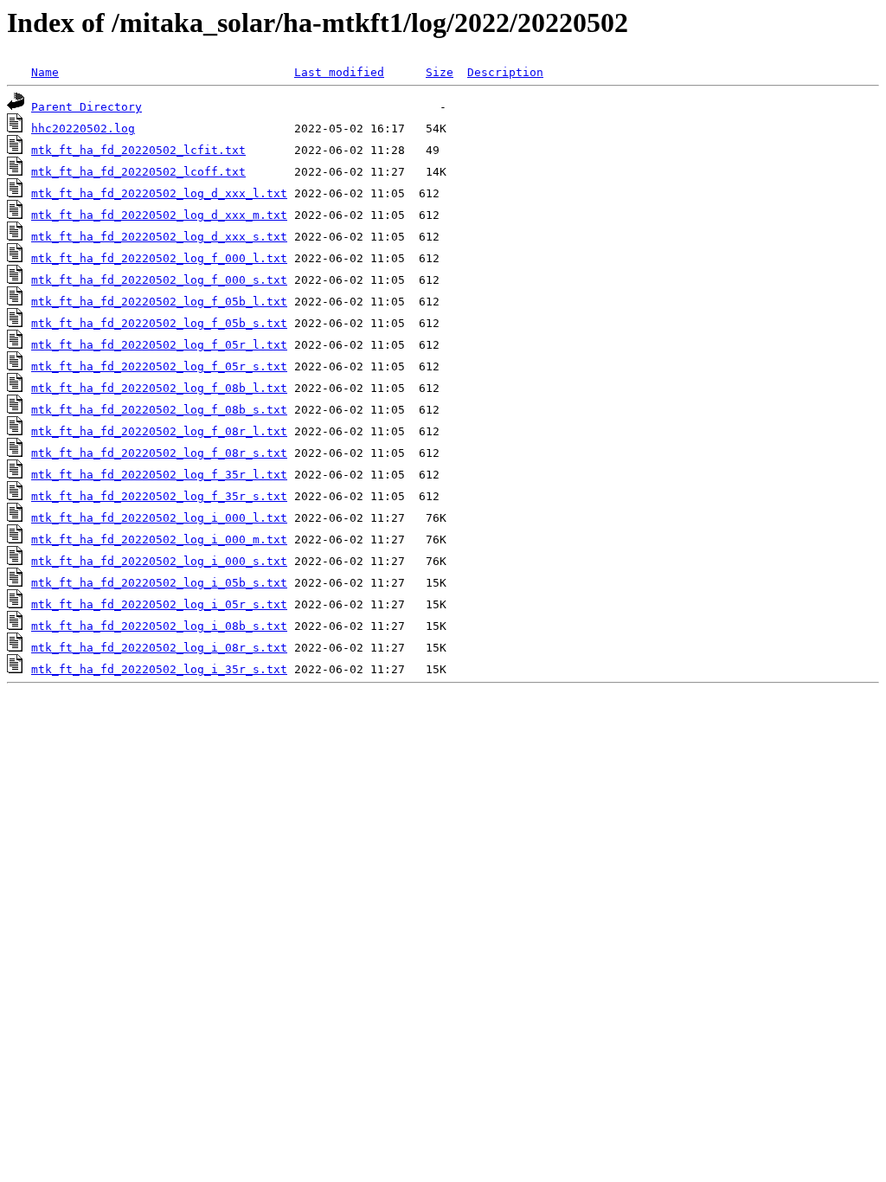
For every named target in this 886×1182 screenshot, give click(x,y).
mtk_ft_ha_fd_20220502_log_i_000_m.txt (159, 539)
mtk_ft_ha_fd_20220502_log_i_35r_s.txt (159, 669)
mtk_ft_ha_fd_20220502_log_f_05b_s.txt (159, 323)
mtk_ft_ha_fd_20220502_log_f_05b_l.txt (159, 301)
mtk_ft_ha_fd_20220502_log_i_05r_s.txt (159, 604)
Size (439, 72)
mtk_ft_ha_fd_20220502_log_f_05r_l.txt (159, 344)
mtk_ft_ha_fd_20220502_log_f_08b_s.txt (159, 409)
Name (45, 72)
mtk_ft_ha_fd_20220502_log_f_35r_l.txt (159, 474)
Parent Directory (86, 106)
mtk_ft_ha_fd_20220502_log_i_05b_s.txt (159, 582)
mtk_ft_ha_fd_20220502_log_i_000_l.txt (159, 517)
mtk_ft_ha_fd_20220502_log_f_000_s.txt (159, 279)
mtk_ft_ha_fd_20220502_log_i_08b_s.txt (159, 626)
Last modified (339, 72)
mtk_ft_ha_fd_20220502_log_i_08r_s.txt (159, 647)
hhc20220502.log (83, 128)
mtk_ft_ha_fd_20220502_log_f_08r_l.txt (159, 431)
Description (505, 72)
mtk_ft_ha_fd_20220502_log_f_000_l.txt (159, 258)
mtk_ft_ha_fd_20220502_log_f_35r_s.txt (159, 496)
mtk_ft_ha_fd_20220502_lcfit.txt (138, 150)
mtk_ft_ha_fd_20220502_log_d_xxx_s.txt (159, 236)
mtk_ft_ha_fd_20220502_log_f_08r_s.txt (159, 452)
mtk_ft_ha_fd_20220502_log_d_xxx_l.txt (159, 193)
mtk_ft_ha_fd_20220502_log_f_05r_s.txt (159, 366)
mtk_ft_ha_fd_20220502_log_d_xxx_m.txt (159, 215)
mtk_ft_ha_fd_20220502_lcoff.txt (138, 171)
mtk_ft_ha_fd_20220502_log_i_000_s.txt (159, 561)
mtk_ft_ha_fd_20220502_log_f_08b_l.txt (159, 388)
